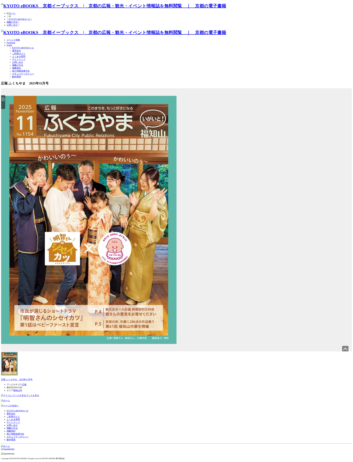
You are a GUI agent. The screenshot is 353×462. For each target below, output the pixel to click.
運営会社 (16, 51)
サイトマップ (18, 59)
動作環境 (16, 77)
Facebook (11, 43)
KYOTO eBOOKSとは (19, 19)
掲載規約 (16, 68)
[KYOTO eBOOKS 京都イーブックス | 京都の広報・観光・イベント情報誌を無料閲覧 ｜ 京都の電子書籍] (113, 5)
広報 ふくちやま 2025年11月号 (17, 379)
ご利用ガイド (18, 53)
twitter (9, 45)
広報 (24, 384)
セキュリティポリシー (23, 74)
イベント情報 (13, 40)
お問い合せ (12, 25)
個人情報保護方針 (21, 71)
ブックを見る (32, 395)
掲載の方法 (12, 22)
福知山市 (17, 390)
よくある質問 (18, 56)
